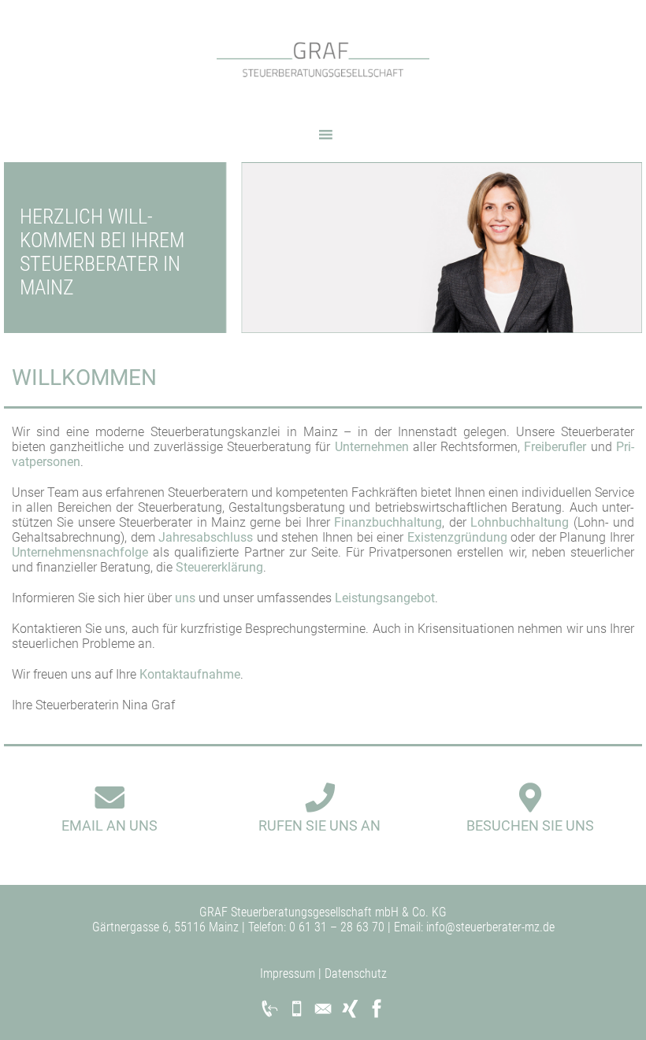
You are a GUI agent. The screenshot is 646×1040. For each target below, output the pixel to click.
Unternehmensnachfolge (80, 552)
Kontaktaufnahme (189, 674)
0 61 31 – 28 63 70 (335, 927)
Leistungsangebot (385, 597)
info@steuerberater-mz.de (489, 927)
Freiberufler (555, 446)
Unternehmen (372, 446)
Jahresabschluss (205, 537)
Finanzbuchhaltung (388, 522)
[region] (323, 247)
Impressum (287, 973)
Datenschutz (356, 973)
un (182, 597)
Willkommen (84, 377)
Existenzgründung (457, 537)
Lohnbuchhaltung (519, 522)
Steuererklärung (219, 567)
